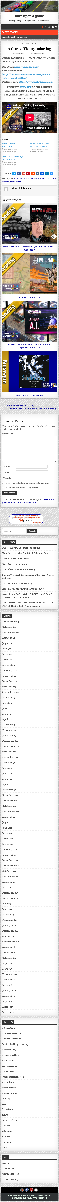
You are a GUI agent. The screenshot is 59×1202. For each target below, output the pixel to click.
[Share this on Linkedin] (47, 173)
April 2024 (8, 659)
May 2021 (7, 833)
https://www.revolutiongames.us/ (36, 81)
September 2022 (10, 757)
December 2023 (10, 681)
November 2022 (10, 746)
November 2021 (10, 800)
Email (6, 472)
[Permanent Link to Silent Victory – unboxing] (29, 371)
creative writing (11, 1055)
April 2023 (7, 719)
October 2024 (9, 627)
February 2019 (9, 919)
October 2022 (9, 751)
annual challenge (11, 1033)
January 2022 (9, 789)
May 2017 (7, 968)
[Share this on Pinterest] (28, 173)
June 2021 (7, 827)
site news (7, 1131)
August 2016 (8, 979)
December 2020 (10, 860)
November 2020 (10, 865)
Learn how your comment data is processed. (28, 501)
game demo (8, 1082)
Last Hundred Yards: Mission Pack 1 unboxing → (33, 408)
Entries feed (8, 1168)
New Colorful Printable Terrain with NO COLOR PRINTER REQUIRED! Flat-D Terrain (27, 604)
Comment (8, 433)
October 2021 (9, 806)
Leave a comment (38, 53)
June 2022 (7, 773)
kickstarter (8, 1109)
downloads (8, 1060)
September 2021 (10, 811)
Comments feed (10, 1173)
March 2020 (8, 887)
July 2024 (7, 643)
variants (6, 1141)
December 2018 (10, 930)
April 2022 (7, 784)
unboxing (27, 44)
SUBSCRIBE (26, 87)
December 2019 (10, 892)
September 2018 (10, 941)
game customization (13, 1076)
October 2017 (9, 957)
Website (6, 478)
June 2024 (7, 648)
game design (9, 1087)
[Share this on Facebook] (19, 173)
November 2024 (10, 621)
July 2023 (7, 703)
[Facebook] (45, 27)
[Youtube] (49, 27)
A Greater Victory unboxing (29, 48)
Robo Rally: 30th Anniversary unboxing (23, 588)
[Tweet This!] (14, 173)
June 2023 (7, 708)
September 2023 (10, 692)
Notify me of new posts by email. (21, 487)
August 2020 (8, 882)
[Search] (56, 27)
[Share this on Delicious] (51, 173)
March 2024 (8, 665)
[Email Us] (53, 27)
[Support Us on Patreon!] (42, 27)
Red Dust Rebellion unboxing (17, 583)
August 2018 (8, 947)
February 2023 (9, 730)
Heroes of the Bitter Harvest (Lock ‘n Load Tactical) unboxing (29, 248)
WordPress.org (10, 1179)
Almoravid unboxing (29, 297)
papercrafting (10, 1120)
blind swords (20, 178)
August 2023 (8, 697)
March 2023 (8, 724)
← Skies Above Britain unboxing (17, 405)
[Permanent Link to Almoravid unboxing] (29, 273)
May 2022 (7, 778)
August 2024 (8, 637)
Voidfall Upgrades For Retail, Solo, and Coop (25, 553)
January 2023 (9, 735)
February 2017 (9, 974)
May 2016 (7, 985)
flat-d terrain (9, 1065)
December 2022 (10, 740)
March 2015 (8, 1012)
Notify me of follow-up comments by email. (27, 482)
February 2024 (10, 670)
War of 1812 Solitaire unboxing (18, 569)
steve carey (15, 181)
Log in (5, 1163)
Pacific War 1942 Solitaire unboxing (21, 547)
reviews (6, 1125)
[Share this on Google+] (23, 173)
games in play (9, 1093)
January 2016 (9, 990)
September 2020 (10, 876)
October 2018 (9, 936)
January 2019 (9, 925)
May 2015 (7, 1001)
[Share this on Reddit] (33, 173)
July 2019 (7, 903)
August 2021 (8, 816)
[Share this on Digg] (42, 173)
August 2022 (8, 762)
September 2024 (10, 632)
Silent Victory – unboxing (29, 394)
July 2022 (7, 768)
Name (6, 466)
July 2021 (7, 822)
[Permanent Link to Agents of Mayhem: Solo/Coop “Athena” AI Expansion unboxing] (29, 321)
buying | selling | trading (15, 1044)
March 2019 (8, 914)
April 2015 (7, 1006)
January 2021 (9, 854)
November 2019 (10, 898)
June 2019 (7, 909)
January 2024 (9, 675)
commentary (9, 1049)
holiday (6, 1098)
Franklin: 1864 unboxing (14, 37)
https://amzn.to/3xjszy (26, 66)
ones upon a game (29, 15)
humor (6, 1103)
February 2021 (9, 849)
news (5, 1114)
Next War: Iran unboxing (15, 564)
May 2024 (7, 654)
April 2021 (7, 838)
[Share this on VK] (37, 173)
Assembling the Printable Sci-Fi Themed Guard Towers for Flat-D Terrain (27, 596)
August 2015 (8, 995)
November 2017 (10, 952)
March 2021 (8, 844)
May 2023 (7, 713)
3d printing (8, 1027)
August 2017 (8, 963)
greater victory (36, 178)
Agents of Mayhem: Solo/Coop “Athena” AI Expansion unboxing (29, 346)
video (34, 44)
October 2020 (9, 871)
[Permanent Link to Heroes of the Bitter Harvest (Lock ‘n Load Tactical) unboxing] (29, 223)
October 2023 (9, 686)
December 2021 (10, 795)
